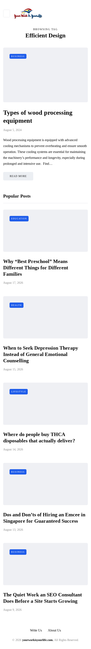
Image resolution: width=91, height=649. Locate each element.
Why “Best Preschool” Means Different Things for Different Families (35, 268)
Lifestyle (18, 391)
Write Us (36, 630)
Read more (18, 176)
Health (16, 305)
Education (19, 218)
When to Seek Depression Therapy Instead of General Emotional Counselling (40, 354)
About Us (54, 630)
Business (18, 56)
